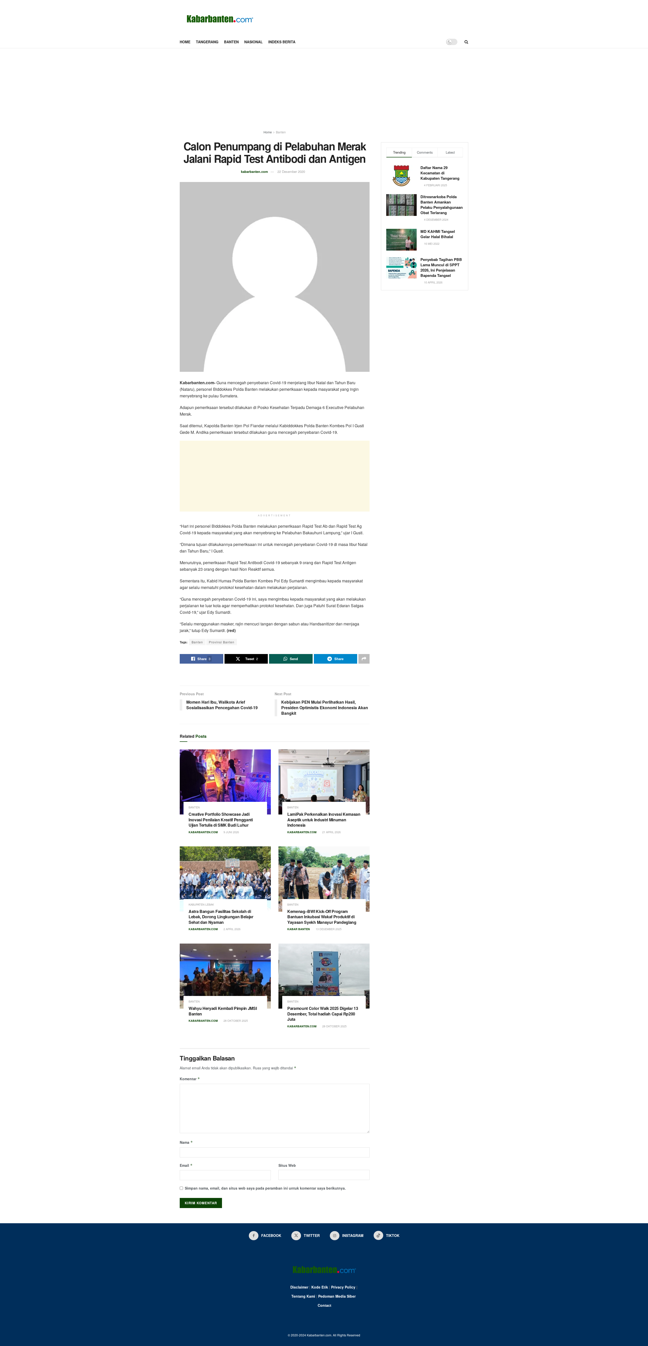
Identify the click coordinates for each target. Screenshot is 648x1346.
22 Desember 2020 (291, 171)
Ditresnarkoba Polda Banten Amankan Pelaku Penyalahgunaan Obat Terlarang (441, 204)
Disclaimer (299, 1287)
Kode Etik (319, 1287)
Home (185, 41)
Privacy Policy (343, 1287)
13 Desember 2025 (328, 929)
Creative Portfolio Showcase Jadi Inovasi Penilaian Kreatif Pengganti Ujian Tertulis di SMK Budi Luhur (221, 819)
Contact (324, 1305)
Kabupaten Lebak (201, 904)
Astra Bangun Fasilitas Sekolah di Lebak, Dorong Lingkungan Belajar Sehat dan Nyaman (221, 916)
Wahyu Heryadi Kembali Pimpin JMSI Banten (223, 1011)
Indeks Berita (281, 41)
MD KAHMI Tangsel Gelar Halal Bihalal (437, 234)
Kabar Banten (298, 929)
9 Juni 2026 (231, 832)
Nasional (253, 41)
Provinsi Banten (221, 642)
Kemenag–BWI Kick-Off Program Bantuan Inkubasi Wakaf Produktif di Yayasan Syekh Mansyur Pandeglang (321, 916)
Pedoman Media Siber (337, 1296)
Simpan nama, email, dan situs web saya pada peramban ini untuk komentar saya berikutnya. (265, 1188)
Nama (186, 1142)
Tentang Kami (303, 1296)
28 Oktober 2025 (235, 1020)
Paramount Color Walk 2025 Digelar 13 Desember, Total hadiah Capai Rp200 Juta (322, 1013)
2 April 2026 (231, 929)
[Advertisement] (324, 86)
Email (186, 1165)
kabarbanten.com (254, 171)
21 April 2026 (331, 832)
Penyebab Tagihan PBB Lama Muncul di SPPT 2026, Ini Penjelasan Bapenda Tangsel (441, 267)
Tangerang (207, 41)
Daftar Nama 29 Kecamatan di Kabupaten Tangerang (439, 173)
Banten (231, 41)
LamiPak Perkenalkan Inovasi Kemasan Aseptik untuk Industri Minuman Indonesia (323, 819)
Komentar (190, 1078)
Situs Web (287, 1165)
